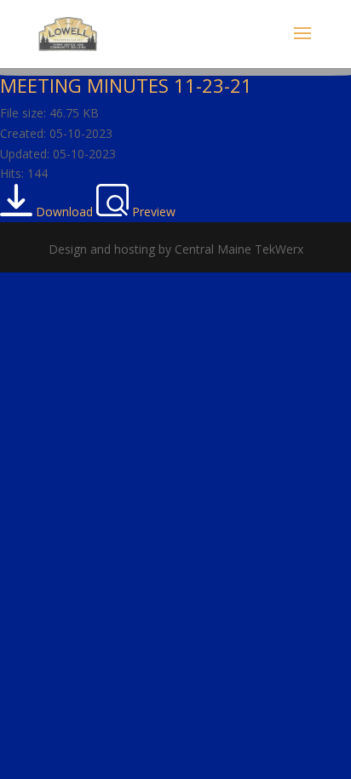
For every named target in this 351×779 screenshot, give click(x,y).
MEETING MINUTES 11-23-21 (126, 85)
